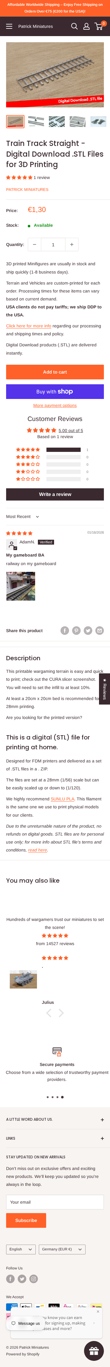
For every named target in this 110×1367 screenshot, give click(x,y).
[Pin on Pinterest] (76, 630)
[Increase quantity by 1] (71, 244)
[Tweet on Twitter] (88, 630)
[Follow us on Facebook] (10, 1279)
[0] (99, 26)
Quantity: (15, 244)
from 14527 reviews (55, 943)
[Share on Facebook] (65, 630)
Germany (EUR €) (57, 1249)
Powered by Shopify (22, 1354)
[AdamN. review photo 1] (20, 586)
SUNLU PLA (62, 798)
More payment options (55, 405)
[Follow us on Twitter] (22, 1279)
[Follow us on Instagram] (33, 1279)
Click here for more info (28, 325)
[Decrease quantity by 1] (34, 244)
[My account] (86, 26)
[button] (20, 177)
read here (37, 849)
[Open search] (74, 26)
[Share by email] (99, 630)
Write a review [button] (55, 494)
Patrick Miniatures (27, 189)
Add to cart (55, 371)
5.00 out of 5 (71, 430)
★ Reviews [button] (104, 689)
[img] (19, 533)
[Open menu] (9, 26)
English (15, 1249)
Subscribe (26, 1220)
